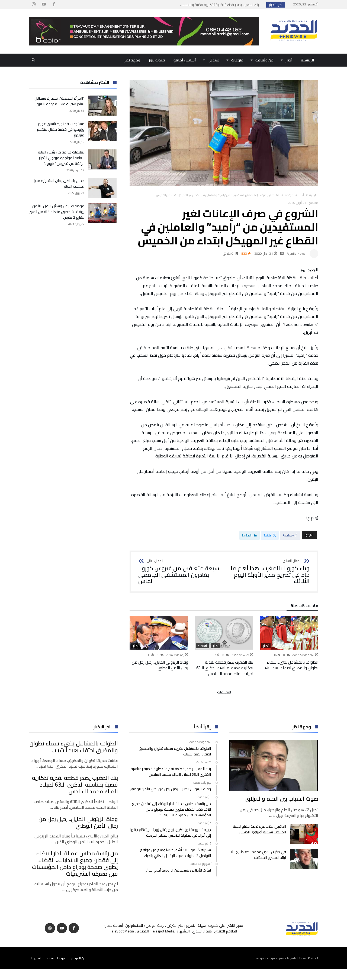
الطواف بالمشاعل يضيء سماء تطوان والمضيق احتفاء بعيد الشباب (289, 665)
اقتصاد (202, 645)
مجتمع (289, 195)
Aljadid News (296, 253)
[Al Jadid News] (293, 17)
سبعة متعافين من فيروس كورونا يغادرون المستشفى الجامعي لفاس (178, 571)
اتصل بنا (36, 958)
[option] (289, 643)
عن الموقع (79, 958)
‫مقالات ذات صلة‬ (304, 606)
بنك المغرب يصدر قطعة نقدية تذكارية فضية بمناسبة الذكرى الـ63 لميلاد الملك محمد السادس (224, 667)
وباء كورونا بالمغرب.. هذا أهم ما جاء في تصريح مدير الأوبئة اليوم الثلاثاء (270, 571)
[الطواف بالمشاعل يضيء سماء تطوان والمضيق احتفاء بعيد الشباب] (289, 633)
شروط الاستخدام (56, 958)
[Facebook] (53, 4)
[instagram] (33, 4)
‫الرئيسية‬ (313, 195)
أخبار (301, 195)
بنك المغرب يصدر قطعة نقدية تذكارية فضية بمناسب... (220, 4)
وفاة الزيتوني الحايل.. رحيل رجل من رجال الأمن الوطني (160, 665)
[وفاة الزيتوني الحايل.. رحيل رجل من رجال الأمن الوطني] (159, 633)
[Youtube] (43, 4)
